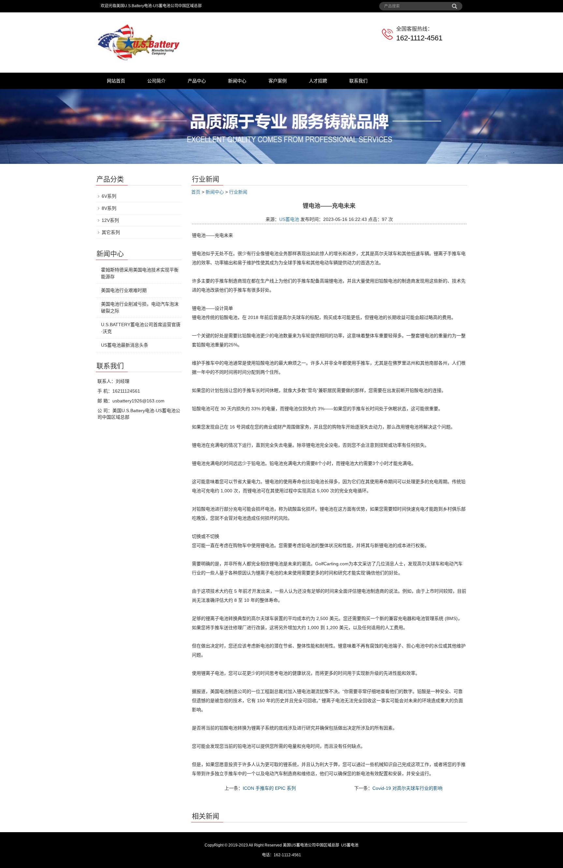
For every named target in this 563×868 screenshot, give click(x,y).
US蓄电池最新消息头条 (124, 345)
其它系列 (111, 232)
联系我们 (358, 80)
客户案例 (277, 80)
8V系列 (109, 208)
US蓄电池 (289, 219)
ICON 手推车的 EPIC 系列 (269, 788)
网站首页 (116, 80)
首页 (195, 192)
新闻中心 (237, 80)
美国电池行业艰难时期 (124, 290)
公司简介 (156, 80)
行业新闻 (238, 192)
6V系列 (109, 196)
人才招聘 (318, 80)
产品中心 (197, 80)
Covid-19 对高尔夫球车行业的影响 (407, 788)
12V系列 (110, 220)
